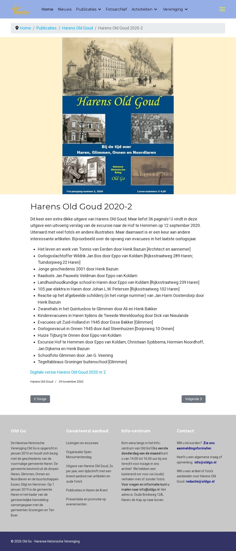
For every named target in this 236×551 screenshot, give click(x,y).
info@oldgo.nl (205, 462)
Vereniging (173, 9)
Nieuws (64, 9)
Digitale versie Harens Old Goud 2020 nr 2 (68, 372)
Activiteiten (142, 9)
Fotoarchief (116, 9)
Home (47, 9)
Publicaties (86, 9)
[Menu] (222, 9)
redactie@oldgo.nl (200, 481)
